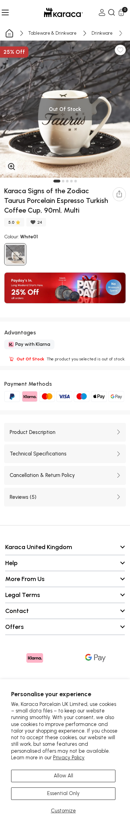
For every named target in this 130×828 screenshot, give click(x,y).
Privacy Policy (69, 757)
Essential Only (63, 793)
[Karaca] (54, 12)
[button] (56, 181)
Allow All (63, 775)
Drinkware (102, 33)
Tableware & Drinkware (52, 33)
